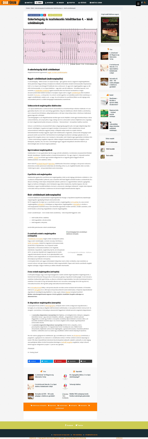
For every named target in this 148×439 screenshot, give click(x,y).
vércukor (37, 95)
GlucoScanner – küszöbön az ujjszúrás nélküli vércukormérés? (114, 101)
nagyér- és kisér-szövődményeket (57, 72)
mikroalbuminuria (36, 287)
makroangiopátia (55, 78)
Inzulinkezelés (57, 15)
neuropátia (77, 204)
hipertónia (51, 163)
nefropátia (41, 204)
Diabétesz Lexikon (96, 3)
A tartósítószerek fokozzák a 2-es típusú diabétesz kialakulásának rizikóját (45, 385)
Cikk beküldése (77, 435)
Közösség (83, 3)
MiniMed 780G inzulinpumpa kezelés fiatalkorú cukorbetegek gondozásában (80, 395)
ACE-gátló (37, 290)
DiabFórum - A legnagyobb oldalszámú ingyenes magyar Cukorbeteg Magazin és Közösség (58, 438)
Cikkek (39, 3)
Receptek (72, 3)
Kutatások (49, 3)
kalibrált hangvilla (66, 342)
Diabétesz (29, 3)
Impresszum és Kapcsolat (61, 435)
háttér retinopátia (33, 243)
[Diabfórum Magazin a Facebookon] (142, 3)
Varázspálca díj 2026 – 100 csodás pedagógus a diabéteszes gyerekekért (45, 395)
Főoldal (28, 8)
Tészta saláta (109, 155)
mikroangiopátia (53, 194)
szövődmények (40, 78)
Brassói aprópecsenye (111, 142)
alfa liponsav (77, 335)
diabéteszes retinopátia (36, 239)
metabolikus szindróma (42, 90)
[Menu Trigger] (138, 3)
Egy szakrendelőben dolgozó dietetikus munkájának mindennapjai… (114, 126)
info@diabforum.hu (91, 435)
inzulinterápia (63, 405)
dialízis (68, 292)
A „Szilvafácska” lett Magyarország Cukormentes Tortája (44, 376)
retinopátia (74, 202)
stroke (36, 157)
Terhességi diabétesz (75, 384)
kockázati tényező (42, 163)
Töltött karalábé (110, 149)
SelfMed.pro (119, 438)
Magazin (61, 3)
